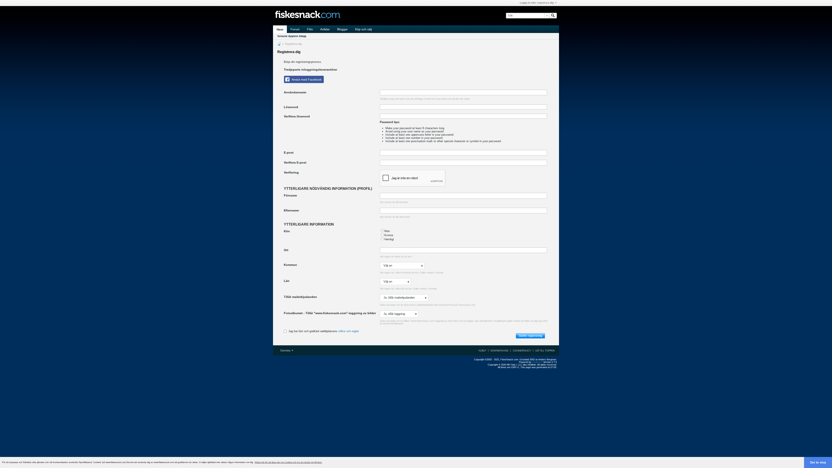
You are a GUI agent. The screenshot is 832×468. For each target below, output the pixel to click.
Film (310, 29)
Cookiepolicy (522, 350)
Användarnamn (295, 92)
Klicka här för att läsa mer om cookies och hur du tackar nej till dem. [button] (288, 462)
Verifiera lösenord (297, 116)
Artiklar (325, 29)
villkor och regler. (348, 331)
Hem (280, 29)
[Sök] (553, 15)
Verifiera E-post (295, 162)
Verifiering (291, 172)
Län (286, 281)
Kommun (290, 264)
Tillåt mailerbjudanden (300, 297)
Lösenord (291, 107)
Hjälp (482, 350)
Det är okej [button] (818, 462)
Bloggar (342, 29)
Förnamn (290, 195)
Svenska (285, 350)
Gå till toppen (545, 350)
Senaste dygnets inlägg (291, 36)
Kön (287, 231)
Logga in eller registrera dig (537, 2)
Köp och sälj (363, 29)
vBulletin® (537, 362)
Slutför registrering (530, 335)
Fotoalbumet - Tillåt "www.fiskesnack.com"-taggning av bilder (330, 313)
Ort (286, 250)
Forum (295, 29)
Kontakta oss (499, 350)
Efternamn (291, 210)
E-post (289, 152)
